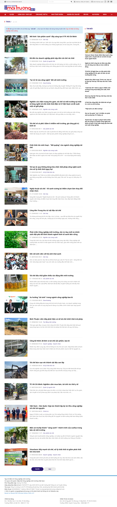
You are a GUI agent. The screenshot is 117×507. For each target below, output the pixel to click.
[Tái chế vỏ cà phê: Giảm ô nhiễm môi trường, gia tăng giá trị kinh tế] (16, 130)
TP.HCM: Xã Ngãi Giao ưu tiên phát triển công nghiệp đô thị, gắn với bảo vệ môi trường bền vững (97, 73)
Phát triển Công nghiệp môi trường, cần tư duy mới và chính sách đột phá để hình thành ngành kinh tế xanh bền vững (55, 233)
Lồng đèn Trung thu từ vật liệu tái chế (45, 210)
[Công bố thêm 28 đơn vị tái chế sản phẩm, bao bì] (16, 348)
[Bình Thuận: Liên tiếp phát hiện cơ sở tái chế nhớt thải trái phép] (16, 326)
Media (105, 14)
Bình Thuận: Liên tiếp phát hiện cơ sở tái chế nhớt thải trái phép (56, 319)
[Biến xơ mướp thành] (16, 435)
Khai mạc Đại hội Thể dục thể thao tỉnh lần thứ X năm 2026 (98, 97)
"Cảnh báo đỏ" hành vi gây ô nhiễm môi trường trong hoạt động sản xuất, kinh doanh (97, 89)
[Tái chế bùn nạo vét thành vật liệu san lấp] (16, 369)
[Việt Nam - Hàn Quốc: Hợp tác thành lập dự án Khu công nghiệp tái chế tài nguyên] (16, 413)
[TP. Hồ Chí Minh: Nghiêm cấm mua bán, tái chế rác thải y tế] (16, 391)
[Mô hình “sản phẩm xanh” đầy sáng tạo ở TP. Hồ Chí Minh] (16, 43)
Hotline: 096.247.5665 (82, 2)
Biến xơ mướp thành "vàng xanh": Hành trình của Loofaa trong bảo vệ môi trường (56, 429)
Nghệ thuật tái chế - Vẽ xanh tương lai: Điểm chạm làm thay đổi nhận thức (56, 189)
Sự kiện (12, 14)
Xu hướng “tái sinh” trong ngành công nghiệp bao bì (51, 297)
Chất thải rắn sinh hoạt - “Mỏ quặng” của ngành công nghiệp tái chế (56, 146)
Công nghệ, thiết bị (41, 14)
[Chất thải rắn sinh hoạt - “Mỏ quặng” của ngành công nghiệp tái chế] (16, 152)
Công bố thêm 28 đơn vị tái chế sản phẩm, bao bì (50, 341)
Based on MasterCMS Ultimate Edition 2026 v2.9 (19, 493)
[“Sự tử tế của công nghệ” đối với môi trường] (16, 87)
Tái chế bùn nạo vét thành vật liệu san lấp (47, 362)
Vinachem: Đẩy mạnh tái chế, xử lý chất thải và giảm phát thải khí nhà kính (55, 450)
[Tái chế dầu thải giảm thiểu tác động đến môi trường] (16, 283)
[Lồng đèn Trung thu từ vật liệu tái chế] (16, 217)
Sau (50, 469)
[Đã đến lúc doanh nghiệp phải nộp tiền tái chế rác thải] (16, 65)
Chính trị (46, 411)
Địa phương (95, 14)
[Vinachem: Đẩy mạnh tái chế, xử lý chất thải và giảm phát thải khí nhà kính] (16, 456)
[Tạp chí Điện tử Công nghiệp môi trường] (20, 8)
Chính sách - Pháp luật (25, 14)
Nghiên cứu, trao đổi (73, 14)
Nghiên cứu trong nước (50, 109)
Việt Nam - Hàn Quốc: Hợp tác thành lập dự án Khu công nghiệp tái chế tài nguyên (56, 407)
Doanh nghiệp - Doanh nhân (52, 344)
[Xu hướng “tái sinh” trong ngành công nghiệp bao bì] (16, 304)
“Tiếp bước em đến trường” (94, 109)
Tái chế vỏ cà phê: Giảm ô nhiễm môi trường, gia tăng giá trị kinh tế (54, 124)
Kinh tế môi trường (57, 14)
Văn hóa (85, 14)
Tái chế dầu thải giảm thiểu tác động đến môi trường (51, 275)
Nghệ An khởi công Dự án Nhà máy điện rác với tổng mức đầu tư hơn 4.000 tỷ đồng (98, 65)
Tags (8, 22)
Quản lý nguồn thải (49, 61)
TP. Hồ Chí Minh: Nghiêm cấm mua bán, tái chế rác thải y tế (54, 384)
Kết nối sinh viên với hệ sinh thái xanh (45, 254)
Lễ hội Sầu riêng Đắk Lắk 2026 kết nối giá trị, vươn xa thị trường (98, 103)
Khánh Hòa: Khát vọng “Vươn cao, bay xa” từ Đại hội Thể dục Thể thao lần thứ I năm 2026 (98, 81)
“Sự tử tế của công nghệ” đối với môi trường (48, 80)
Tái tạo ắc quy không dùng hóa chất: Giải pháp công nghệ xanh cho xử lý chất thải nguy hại (55, 168)
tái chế (15, 22)
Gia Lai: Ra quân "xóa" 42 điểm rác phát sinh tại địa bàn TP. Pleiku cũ (97, 114)
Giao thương (47, 83)
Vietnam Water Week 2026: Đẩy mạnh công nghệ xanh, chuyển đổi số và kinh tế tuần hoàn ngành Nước (98, 56)
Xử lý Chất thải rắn (48, 172)
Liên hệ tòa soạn (98, 2)
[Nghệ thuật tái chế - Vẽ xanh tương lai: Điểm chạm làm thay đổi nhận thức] (16, 196)
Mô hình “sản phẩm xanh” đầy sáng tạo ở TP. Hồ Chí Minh (53, 36)
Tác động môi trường (49, 322)
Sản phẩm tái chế (48, 129)
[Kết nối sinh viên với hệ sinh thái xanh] (16, 261)
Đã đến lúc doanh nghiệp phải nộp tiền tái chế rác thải (52, 58)
